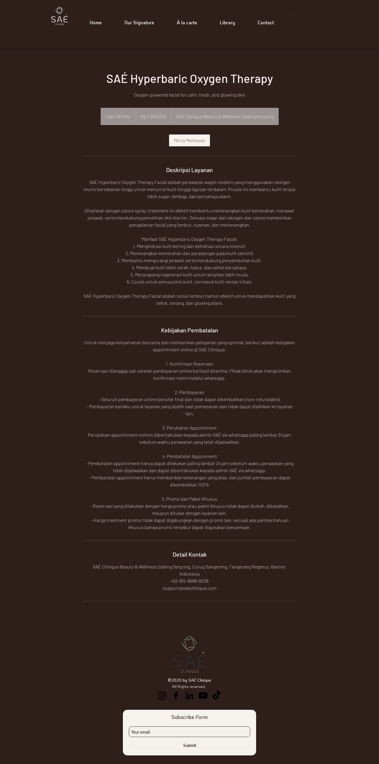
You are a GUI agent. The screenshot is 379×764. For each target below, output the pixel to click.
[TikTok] (216, 695)
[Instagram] (162, 695)
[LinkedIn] (189, 695)
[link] (189, 140)
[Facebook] (176, 695)
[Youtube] (203, 695)
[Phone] (301, 8)
